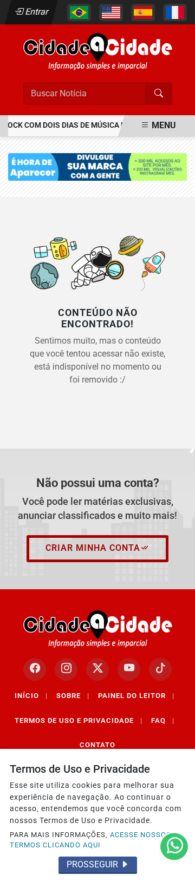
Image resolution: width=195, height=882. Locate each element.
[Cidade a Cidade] (97, 51)
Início (31, 696)
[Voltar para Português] (79, 12)
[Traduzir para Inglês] (111, 12)
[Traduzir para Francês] (175, 12)
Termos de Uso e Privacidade (78, 720)
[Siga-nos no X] (97, 669)
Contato (97, 745)
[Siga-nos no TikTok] (160, 669)
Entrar (36, 11)
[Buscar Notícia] (158, 93)
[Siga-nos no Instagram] (66, 669)
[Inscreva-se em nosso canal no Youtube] (129, 669)
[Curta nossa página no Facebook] (34, 669)
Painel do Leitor (136, 696)
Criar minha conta (93, 548)
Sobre (72, 696)
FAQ (162, 720)
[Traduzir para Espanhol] (143, 12)
